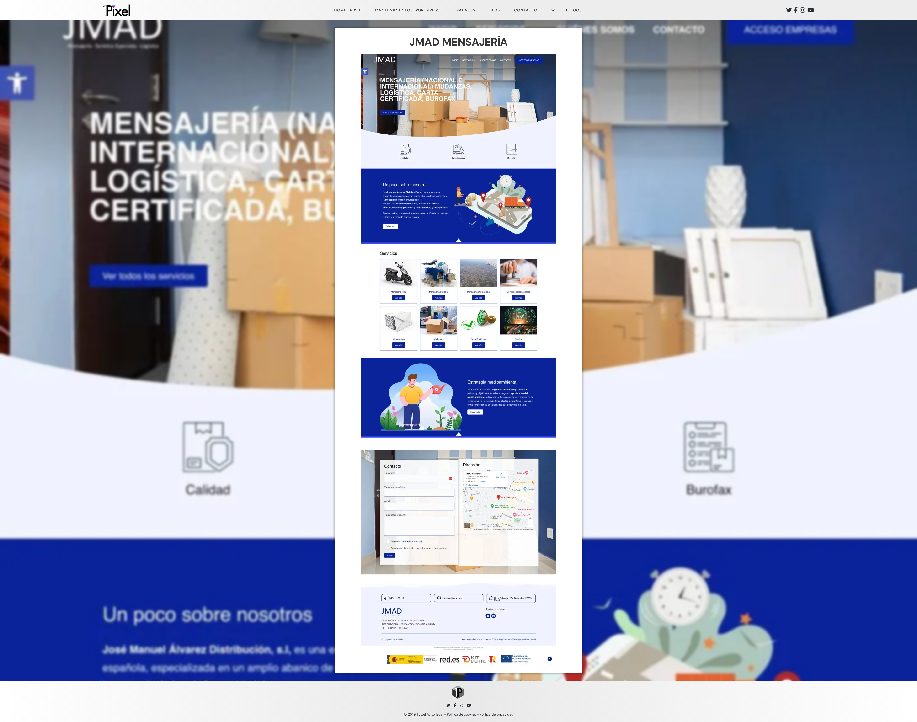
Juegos (573, 10)
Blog (495, 10)
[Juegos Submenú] (553, 10)
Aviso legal (435, 714)
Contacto (525, 10)
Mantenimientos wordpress (407, 10)
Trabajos (464, 10)
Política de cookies (461, 714)
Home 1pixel (347, 10)
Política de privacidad (496, 714)
